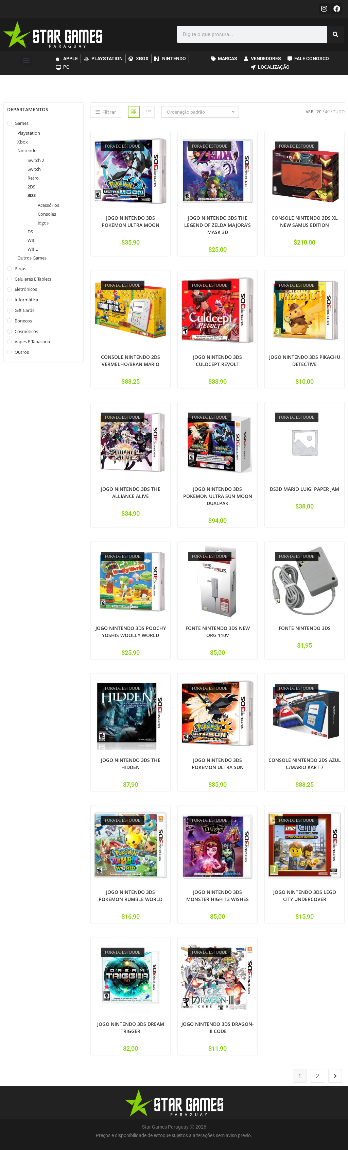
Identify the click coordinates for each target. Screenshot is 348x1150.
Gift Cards (24, 310)
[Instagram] (324, 8)
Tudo (339, 112)
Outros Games (32, 258)
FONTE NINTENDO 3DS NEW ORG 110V (218, 631)
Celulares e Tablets (33, 279)
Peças (20, 268)
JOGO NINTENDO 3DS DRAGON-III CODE (217, 1027)
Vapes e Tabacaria (32, 341)
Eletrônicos (26, 289)
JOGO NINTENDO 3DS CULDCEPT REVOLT (217, 360)
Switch (34, 169)
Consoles (47, 214)
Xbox (22, 142)
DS (30, 232)
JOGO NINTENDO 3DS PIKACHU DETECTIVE (304, 360)
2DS (31, 187)
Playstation (28, 133)
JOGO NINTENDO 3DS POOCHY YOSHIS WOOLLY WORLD (130, 631)
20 (319, 112)
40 (327, 112)
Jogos (43, 223)
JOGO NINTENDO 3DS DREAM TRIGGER (130, 1027)
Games (22, 123)
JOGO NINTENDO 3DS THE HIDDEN (130, 763)
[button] (26, 60)
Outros (22, 352)
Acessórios (48, 205)
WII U (33, 249)
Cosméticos (26, 331)
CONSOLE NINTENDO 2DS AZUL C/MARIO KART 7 (304, 763)
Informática (26, 300)
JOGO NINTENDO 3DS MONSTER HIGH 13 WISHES (217, 895)
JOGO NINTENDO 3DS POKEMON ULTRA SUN (218, 763)
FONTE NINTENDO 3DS (305, 628)
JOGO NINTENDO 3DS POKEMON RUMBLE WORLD (130, 895)
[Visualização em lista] (149, 112)
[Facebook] (336, 8)
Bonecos (23, 321)
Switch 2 (36, 160)
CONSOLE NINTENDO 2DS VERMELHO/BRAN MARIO (130, 360)
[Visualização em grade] (134, 112)
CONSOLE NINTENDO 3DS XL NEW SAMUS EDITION (305, 221)
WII (31, 240)
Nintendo (27, 150)
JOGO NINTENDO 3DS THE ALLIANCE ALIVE (130, 492)
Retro (33, 178)
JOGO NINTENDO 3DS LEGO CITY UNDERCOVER (304, 895)
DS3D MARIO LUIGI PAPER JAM (304, 489)
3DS (32, 195)
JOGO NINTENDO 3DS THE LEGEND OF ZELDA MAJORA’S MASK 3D (217, 225)
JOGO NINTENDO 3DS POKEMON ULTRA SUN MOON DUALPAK (217, 496)
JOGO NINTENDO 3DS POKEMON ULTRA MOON (130, 221)
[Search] (335, 34)
